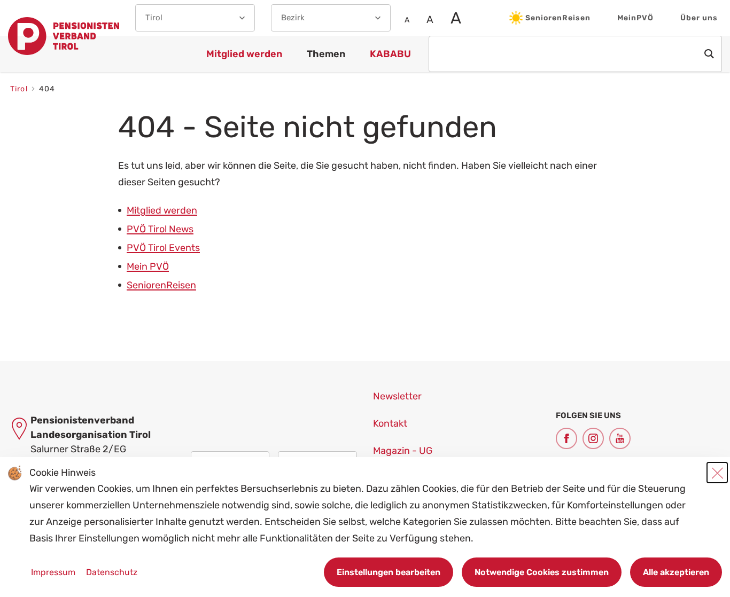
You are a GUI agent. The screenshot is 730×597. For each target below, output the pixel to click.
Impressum (54, 572)
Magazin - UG (402, 451)
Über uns (699, 17)
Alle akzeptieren (676, 572)
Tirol (20, 88)
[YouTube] (620, 438)
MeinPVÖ (635, 17)
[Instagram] (593, 438)
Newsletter (397, 396)
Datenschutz (111, 572)
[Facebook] (566, 438)
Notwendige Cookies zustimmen (542, 572)
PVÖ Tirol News (160, 229)
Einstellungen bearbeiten (388, 572)
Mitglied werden (162, 210)
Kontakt (390, 423)
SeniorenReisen (558, 17)
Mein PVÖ (148, 266)
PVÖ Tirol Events (163, 248)
